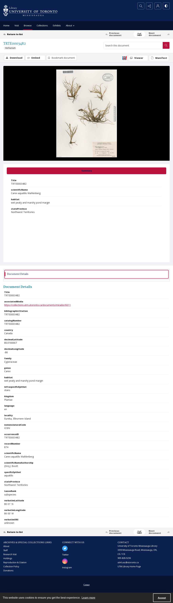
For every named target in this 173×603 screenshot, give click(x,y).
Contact (86, 585)
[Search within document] (166, 45)
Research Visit (10, 554)
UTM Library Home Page (129, 566)
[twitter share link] (65, 548)
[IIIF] (124, 58)
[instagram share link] (65, 561)
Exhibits (57, 25)
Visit (17, 25)
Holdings (7, 558)
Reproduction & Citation (15, 562)
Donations (8, 570)
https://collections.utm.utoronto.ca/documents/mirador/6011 (37, 305)
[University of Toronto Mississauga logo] (30, 10)
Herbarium (10, 48)
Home (6, 25)
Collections (42, 25)
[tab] (86, 171)
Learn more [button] (88, 597)
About (6, 546)
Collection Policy (11, 566)
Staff (5, 550)
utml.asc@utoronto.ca (128, 562)
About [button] (69, 25)
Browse (28, 25)
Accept (162, 597)
